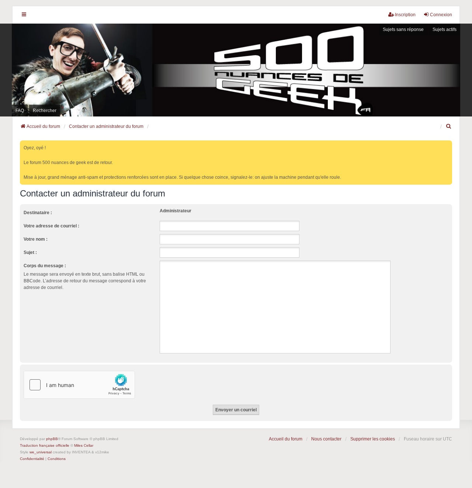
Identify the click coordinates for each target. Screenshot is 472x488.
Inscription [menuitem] (405, 14)
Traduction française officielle (44, 445)
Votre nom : (36, 239)
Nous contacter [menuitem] (326, 439)
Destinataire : (38, 212)
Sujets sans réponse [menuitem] (403, 29)
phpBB (52, 439)
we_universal (41, 452)
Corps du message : (45, 265)
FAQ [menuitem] (19, 110)
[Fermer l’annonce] (447, 144)
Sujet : (30, 252)
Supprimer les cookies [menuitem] (372, 439)
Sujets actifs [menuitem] (445, 29)
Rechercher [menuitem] (44, 110)
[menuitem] (448, 126)
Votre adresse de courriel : (51, 226)
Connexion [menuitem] (441, 14)
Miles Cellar (83, 445)
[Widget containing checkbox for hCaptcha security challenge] (79, 385)
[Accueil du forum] (236, 70)
